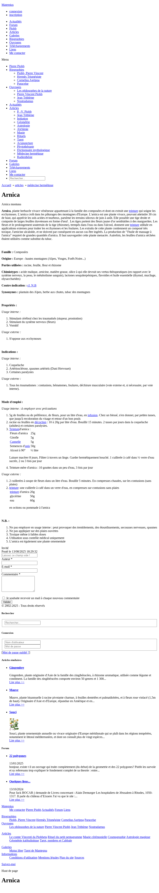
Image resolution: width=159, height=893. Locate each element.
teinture (133, 210)
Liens (12, 171)
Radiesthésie (24, 157)
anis (27, 446)
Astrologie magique (138, 837)
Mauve (13, 690)
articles (19, 185)
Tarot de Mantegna (35, 850)
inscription (15, 15)
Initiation (22, 118)
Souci (12, 712)
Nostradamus (25, 101)
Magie (21, 132)
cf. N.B (31, 285)
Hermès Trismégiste (29, 76)
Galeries (14, 164)
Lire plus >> (16, 682)
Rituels (21, 136)
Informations (9, 854)
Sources (79, 857)
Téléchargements (19, 167)
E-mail (7, 566)
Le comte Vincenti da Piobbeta (28, 837)
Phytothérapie (25, 146)
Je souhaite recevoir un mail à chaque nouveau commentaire (42, 598)
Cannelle (15, 441)
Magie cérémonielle (95, 837)
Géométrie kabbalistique (24, 840)
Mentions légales (48, 857)
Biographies (16, 69)
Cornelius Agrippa (28, 80)
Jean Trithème (25, 97)
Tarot (20, 139)
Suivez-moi (9, 864)
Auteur (7, 559)
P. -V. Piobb (24, 111)
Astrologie (23, 125)
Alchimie (22, 129)
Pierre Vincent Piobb (29, 94)
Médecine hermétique (30, 153)
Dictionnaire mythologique (33, 150)
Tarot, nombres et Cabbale (56, 840)
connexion (15, 11)
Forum (13, 160)
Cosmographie (117, 837)
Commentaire (11, 574)
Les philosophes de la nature (34, 90)
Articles (14, 108)
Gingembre (16, 667)
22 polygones (17, 755)
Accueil (6, 185)
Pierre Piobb (16, 66)
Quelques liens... (19, 781)
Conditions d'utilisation (23, 857)
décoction (40, 422)
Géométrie (23, 122)
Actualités (15, 104)
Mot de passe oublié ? (16, 652)
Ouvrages (15, 87)
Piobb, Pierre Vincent (30, 73)
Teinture (14, 429)
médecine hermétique (40, 185)
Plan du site (67, 857)
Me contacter (17, 174)
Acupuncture (25, 143)
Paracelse (23, 83)
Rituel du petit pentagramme (65, 837)
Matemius (8, 4)
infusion (93, 415)
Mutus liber (16, 850)
